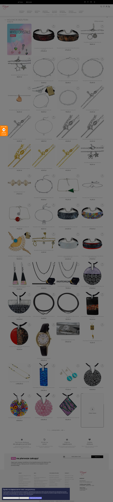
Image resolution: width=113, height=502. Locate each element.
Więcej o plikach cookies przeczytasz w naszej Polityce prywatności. (17, 495)
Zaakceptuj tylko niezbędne (11, 498)
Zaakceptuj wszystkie (35, 498)
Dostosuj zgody (24, 498)
